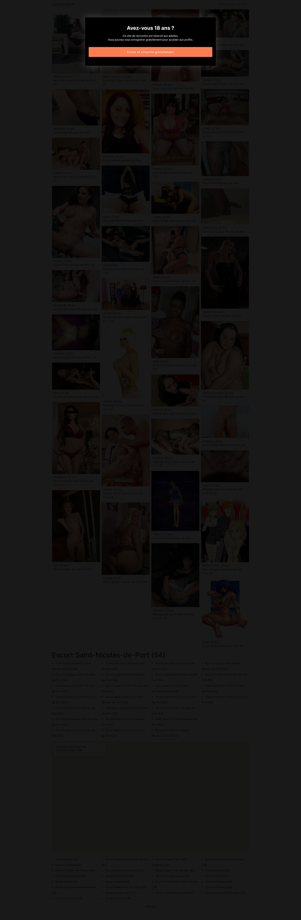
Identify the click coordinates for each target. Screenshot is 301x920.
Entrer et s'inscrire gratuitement (150, 52)
